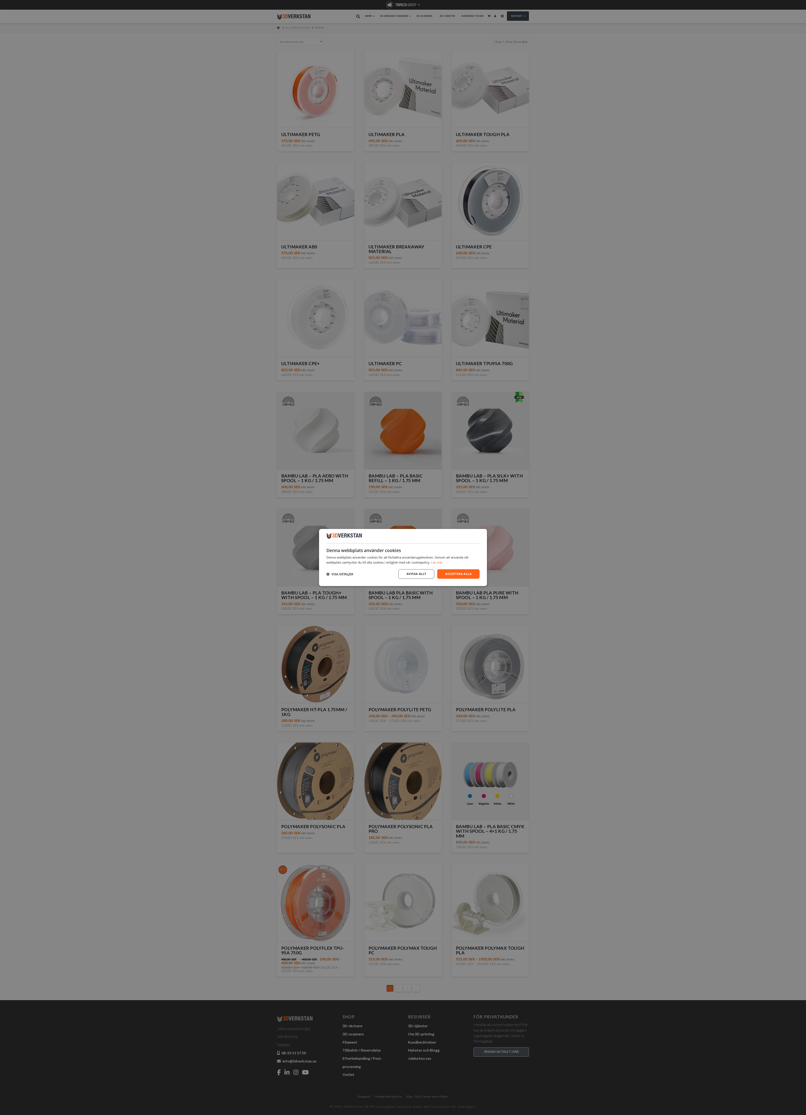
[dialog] (403, 557)
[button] (339, 574)
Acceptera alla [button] (458, 574)
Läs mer (437, 562)
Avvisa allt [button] (416, 574)
